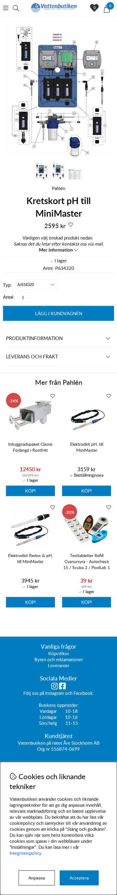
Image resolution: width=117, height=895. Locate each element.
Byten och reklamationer (58, 659)
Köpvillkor (58, 653)
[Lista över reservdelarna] (74, 174)
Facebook (83, 693)
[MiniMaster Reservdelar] (58, 156)
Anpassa (36, 877)
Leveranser (58, 665)
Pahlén (58, 188)
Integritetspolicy (25, 853)
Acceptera (79, 877)
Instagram (54, 693)
